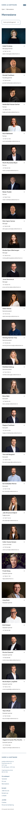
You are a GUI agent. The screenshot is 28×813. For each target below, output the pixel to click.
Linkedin (4, 795)
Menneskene (5, 784)
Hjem (3, 9)
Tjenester (4, 779)
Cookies (4, 802)
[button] (11, 22)
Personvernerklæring (8, 805)
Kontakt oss (5, 793)
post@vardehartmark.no (8, 761)
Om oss (4, 781)
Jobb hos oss (5, 790)
